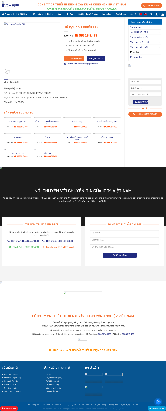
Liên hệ (133, 14)
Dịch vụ (50, 14)
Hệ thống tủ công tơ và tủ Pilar (77, 138)
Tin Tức (70, 14)
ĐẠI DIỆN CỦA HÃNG (139, 32)
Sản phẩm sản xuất (139, 47)
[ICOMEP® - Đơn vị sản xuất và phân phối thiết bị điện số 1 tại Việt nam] (10, 6)
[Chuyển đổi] (159, 32)
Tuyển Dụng (121, 14)
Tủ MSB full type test (17, 121)
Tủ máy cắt (17, 137)
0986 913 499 (128, 334)
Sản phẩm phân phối (139, 42)
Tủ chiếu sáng (107, 137)
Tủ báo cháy (77, 121)
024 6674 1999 (104, 334)
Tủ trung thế (136, 57)
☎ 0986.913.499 (85, 35)
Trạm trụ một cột (17, 153)
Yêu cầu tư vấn (157, 408)
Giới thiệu (22, 14)
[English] (145, 14)
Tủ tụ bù (47, 153)
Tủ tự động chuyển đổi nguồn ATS (47, 122)
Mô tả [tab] (6, 82)
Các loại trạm (136, 27)
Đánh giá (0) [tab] (14, 82)
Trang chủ (9, 14)
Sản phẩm (37, 14)
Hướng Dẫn (107, 14)
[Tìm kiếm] (151, 14)
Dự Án (60, 14)
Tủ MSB (47, 137)
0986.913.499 (10, 408)
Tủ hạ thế (134, 52)
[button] (156, 14)
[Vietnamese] (141, 14)
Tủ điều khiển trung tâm (107, 121)
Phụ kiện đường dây (139, 37)
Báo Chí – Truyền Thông (88, 14)
